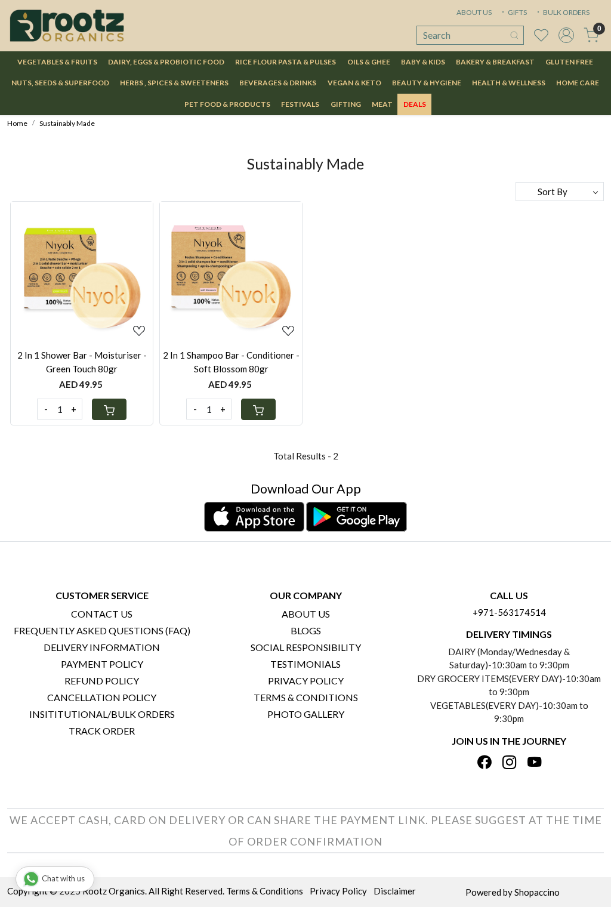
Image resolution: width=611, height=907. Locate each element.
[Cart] (109, 409)
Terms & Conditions (306, 697)
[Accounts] (566, 35)
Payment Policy (102, 664)
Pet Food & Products (227, 104)
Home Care (577, 82)
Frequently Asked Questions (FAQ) (102, 630)
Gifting (346, 104)
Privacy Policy (306, 680)
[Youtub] (534, 763)
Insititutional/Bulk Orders (102, 714)
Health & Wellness (508, 82)
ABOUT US (474, 12)
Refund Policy (101, 680)
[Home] (66, 25)
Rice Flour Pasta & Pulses (285, 61)
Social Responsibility (306, 647)
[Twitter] (509, 763)
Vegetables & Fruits (57, 61)
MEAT (382, 104)
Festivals (300, 104)
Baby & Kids (423, 61)
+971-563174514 (509, 612)
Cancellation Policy (101, 697)
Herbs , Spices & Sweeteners (174, 82)
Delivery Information (102, 647)
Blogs (306, 630)
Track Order (102, 730)
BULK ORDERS (566, 12)
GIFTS (517, 12)
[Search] (514, 35)
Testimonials (305, 664)
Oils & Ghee (368, 61)
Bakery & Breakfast (495, 61)
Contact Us (101, 613)
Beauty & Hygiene (426, 82)
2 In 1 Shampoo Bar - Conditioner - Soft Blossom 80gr (231, 362)
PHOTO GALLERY (305, 714)
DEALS (414, 104)
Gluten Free (569, 61)
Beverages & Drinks (277, 82)
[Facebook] (484, 763)
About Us (306, 613)
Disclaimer (395, 891)
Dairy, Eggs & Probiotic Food (166, 61)
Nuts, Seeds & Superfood (60, 82)
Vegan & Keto (354, 82)
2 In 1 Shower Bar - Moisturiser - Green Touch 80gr (82, 362)
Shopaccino (537, 892)
